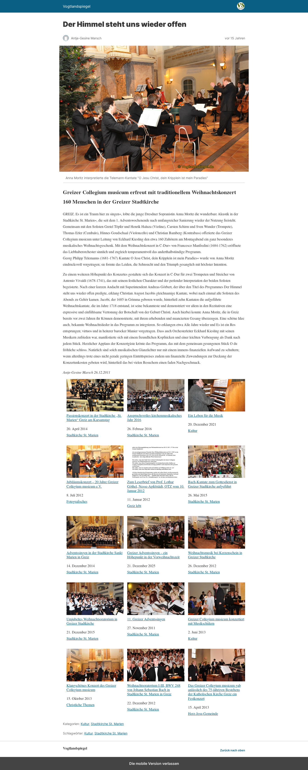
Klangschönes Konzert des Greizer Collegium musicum (91, 687)
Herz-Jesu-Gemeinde (203, 713)
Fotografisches (77, 501)
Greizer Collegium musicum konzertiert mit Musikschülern (216, 621)
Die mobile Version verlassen (154, 763)
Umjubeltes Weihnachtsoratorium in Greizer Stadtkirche (92, 621)
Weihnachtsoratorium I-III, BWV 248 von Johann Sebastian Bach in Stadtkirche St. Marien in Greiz (153, 689)
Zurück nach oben (232, 750)
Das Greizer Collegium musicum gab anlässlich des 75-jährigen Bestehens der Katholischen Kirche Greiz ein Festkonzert (214, 691)
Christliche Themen (80, 704)
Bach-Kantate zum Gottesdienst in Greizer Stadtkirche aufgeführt (212, 483)
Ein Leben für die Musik (205, 415)
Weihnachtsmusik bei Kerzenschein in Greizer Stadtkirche (215, 554)
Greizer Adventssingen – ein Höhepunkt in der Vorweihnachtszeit (153, 554)
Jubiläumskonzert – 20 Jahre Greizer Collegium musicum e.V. (92, 483)
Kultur (192, 430)
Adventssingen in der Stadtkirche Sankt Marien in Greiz (94, 554)
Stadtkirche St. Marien (82, 435)
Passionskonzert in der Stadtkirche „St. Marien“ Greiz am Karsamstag (94, 417)
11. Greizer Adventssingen (146, 619)
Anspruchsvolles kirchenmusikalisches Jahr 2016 (154, 417)
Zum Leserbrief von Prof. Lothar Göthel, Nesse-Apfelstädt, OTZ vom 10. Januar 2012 (155, 486)
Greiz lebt (134, 505)
